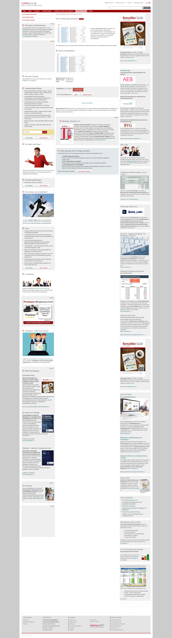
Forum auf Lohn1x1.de (43, 170)
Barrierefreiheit (49, 624)
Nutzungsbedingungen (52, 626)
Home (24, 11)
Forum (90, 11)
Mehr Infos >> (135, 93)
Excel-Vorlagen (81, 11)
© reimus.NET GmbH (27, 635)
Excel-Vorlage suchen (28, 17)
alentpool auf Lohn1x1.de (46, 359)
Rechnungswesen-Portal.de (118, 623)
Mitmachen (72, 623)
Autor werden (72, 620)
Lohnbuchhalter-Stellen (33, 88)
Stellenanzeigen (125, 70)
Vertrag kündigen (51, 620)
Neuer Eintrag (43, 138)
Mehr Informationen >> (101, 140)
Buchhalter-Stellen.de (116, 625)
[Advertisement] (38, 57)
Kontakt (27, 620)
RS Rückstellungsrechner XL (130, 500)
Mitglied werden (109, 2)
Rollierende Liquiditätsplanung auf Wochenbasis (131, 438)
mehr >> (135, 60)
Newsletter (72, 627)
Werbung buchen (138, 2)
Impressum (48, 630)
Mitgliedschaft (72, 622)
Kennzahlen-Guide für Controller (33, 182)
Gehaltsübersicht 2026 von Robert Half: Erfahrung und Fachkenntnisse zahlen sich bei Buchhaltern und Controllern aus (38, 236)
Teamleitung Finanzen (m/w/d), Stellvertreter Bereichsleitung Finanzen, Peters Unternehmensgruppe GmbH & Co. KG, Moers (36, 103)
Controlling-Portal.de (116, 620)
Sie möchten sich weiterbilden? (36, 192)
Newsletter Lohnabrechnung (35, 25)
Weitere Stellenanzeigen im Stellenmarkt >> (130, 138)
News (30, 11)
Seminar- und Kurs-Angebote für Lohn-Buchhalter (36, 221)
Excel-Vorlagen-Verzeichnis (29, 14)
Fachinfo (37, 11)
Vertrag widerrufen (51, 622)
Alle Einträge (29, 138)
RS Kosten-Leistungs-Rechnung (131, 512)
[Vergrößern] (72, 33)
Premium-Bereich (120, 2)
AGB (26, 623)
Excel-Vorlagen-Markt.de (117, 629)
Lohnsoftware (46, 11)
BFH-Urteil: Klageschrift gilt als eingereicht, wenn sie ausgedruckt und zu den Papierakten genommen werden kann (38, 255)
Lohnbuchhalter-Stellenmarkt (64, 11)
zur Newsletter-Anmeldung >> (30, 36)
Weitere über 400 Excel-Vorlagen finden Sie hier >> (132, 334)
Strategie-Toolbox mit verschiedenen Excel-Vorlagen (134, 457)
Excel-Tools (70, 14)
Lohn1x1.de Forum (42, 288)
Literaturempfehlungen (33, 180)
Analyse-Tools (77, 14)
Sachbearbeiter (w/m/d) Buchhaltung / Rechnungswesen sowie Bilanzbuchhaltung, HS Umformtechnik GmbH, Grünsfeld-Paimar (37, 98)
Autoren (129, 2)
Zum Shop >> (123, 598)
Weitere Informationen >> (129, 227)
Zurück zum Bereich (87, 103)
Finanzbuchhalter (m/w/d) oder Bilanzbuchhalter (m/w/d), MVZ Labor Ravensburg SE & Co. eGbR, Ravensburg (37, 117)
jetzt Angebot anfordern (84, 171)
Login (149, 2)
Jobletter (71, 629)
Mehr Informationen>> (133, 468)
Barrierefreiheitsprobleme (75, 625)
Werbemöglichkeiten (30, 622)
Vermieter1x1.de (115, 627)
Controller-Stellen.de (116, 622)
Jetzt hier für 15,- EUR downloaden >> (129, 199)
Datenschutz (48, 628)
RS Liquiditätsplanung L (128, 397)
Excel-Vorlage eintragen (28, 20)
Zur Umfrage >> (33, 80)
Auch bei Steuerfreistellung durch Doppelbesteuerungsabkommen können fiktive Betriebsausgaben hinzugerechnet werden (37, 242)
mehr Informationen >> (44, 406)
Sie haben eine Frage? (33, 144)
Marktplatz (63, 14)
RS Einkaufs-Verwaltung (128, 506)
